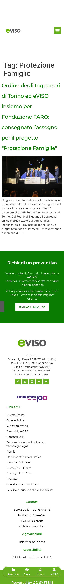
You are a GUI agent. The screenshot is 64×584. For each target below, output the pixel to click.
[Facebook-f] (18, 381)
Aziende (13, 574)
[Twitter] (46, 381)
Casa (27, 574)
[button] (57, 30)
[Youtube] (39, 381)
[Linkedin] (32, 381)
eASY (54, 574)
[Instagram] (25, 381)
